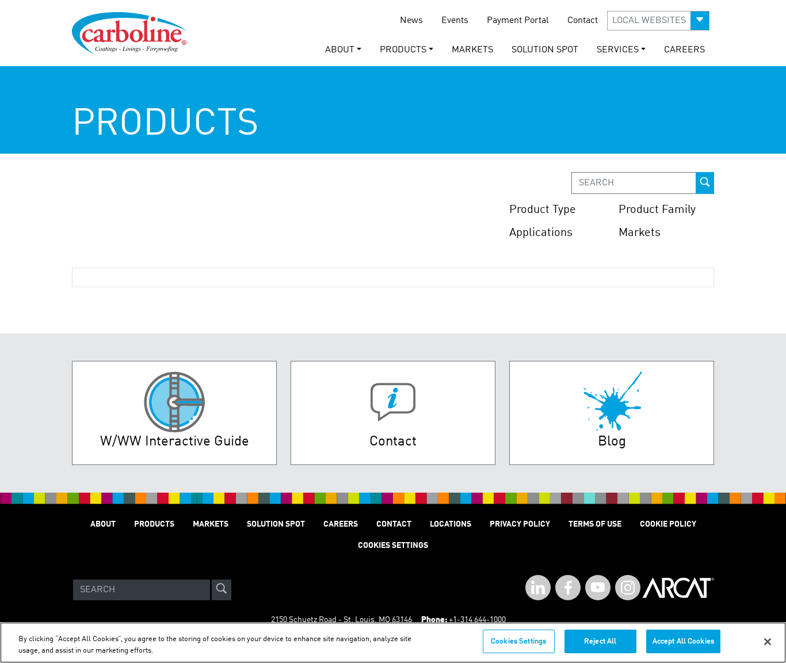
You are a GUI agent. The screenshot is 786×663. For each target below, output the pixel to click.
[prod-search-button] (705, 183)
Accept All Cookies (683, 641)
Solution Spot (545, 50)
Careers (684, 50)
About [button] (339, 50)
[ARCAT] (678, 590)
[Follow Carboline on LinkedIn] (538, 587)
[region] (393, 642)
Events (454, 20)
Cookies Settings (518, 641)
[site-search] (221, 589)
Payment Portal (518, 20)
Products (154, 524)
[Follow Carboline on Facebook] (568, 587)
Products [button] (403, 50)
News (411, 20)
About (103, 524)
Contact (582, 20)
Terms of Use (594, 524)
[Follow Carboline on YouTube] (598, 587)
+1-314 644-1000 (477, 620)
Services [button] (618, 50)
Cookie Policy (668, 524)
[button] (658, 21)
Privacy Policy (520, 524)
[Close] (767, 641)
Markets (472, 50)
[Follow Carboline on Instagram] (627, 587)
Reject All (600, 641)
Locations (450, 524)
